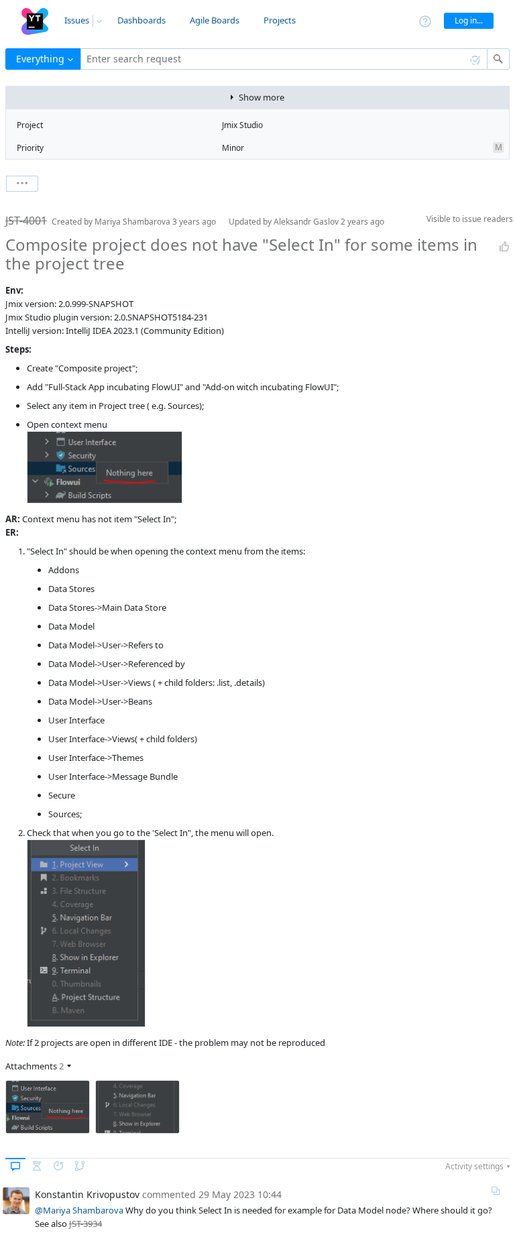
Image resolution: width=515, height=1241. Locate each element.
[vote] (504, 247)
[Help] (425, 20)
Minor (233, 148)
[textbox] (284, 59)
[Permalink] (495, 1190)
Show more (261, 97)
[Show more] (22, 184)
